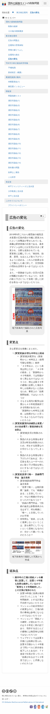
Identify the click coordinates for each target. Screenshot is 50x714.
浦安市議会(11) (14, 148)
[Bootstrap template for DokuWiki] (31, 706)
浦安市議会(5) (14, 119)
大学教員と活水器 (15, 191)
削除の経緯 (12, 26)
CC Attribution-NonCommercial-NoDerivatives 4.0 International (23, 702)
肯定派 (8, 181)
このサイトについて (14, 200)
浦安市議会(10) (14, 143)
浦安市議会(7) (14, 129)
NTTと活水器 (13, 196)
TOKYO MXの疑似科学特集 (17, 63)
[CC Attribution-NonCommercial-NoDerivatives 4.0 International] (9, 690)
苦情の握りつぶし (15, 49)
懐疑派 (8, 91)
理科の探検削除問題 (14, 21)
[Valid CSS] (42, 706)
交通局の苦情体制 (15, 45)
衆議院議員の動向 (13, 77)
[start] (13, 12)
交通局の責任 (13, 54)
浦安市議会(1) (14, 100)
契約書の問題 (13, 167)
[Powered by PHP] (35, 706)
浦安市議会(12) (14, 153)
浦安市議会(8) (14, 134)
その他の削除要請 (15, 31)
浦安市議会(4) (14, 114)
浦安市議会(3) (14, 110)
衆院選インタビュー (16, 86)
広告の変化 (34, 12)
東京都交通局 (22, 12)
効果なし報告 (13, 172)
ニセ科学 (12, 177)
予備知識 (12, 67)
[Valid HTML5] (39, 706)
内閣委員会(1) (14, 81)
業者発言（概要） (15, 72)
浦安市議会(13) (14, 158)
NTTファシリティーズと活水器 (21, 186)
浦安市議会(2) (14, 105)
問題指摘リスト (14, 95)
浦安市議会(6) (14, 124)
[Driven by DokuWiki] (46, 706)
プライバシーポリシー (17, 205)
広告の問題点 (13, 40)
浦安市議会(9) (14, 138)
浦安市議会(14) (14, 162)
